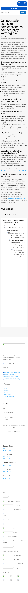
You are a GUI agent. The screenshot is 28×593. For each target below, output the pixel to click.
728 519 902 (7, 457)
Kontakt (6, 400)
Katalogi (6, 392)
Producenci (7, 390)
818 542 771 (7, 448)
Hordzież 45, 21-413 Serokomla (12, 380)
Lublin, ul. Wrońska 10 (10, 374)
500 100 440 (7, 450)
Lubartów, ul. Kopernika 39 (11, 376)
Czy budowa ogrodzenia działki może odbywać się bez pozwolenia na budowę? (14, 222)
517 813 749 (7, 472)
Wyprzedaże (7, 394)
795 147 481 (7, 478)
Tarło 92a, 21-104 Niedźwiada (12, 378)
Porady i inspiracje (9, 396)
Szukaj (23, 12)
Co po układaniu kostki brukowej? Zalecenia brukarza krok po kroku (16, 235)
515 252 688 (7, 465)
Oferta (6, 388)
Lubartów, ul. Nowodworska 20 (12, 372)
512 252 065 (7, 458)
